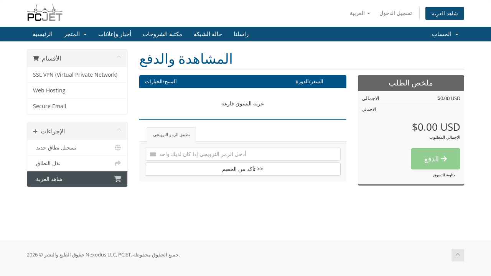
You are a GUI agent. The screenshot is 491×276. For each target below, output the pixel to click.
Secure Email (49, 106)
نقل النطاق (47, 163)
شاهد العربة (445, 13)
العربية (358, 12)
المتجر (73, 34)
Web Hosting (49, 90)
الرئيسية (43, 34)
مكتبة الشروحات (162, 34)
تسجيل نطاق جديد (54, 147)
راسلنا (241, 34)
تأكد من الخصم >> (242, 168)
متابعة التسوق (444, 174)
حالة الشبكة (208, 34)
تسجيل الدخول (395, 12)
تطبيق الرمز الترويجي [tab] (171, 134)
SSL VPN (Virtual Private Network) (75, 74)
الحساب (443, 34)
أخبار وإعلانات (114, 34)
